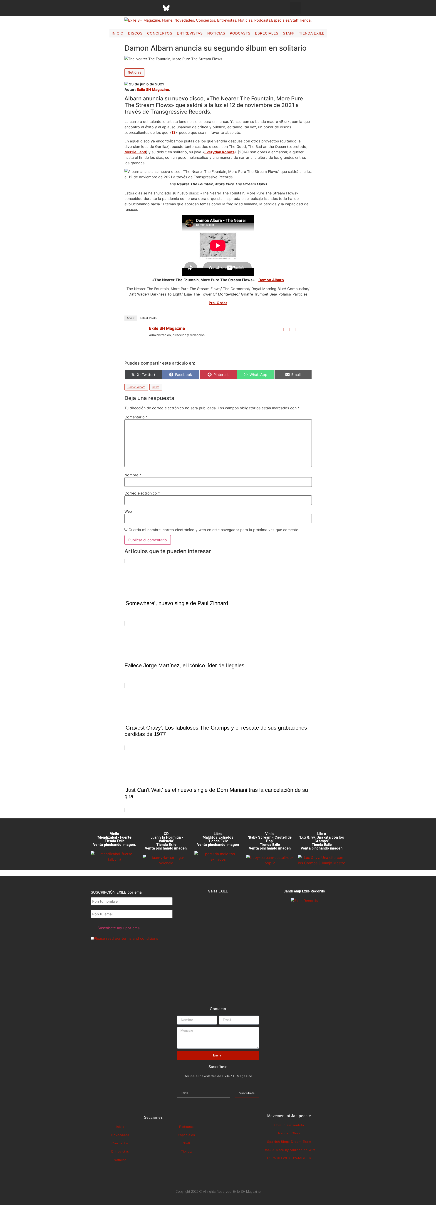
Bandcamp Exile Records (304, 891)
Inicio (118, 33)
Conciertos (159, 33)
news (155, 387)
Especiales (266, 33)
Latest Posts (148, 318)
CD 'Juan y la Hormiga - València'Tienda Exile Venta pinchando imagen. (166, 841)
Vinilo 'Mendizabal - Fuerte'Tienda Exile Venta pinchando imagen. (114, 839)
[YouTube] (306, 329)
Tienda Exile (312, 33)
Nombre (132, 475)
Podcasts (240, 33)
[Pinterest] (177, 8)
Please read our (126, 938)
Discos (135, 33)
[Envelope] (211, 8)
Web (128, 511)
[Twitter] (288, 329)
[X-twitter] (132, 8)
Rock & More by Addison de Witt (289, 1150)
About (130, 318)
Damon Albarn (271, 280)
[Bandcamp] (200, 8)
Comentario (136, 417)
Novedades (120, 1135)
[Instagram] (143, 8)
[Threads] (154, 8)
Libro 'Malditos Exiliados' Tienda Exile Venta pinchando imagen (218, 839)
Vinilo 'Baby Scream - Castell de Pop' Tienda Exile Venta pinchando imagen (270, 841)
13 (173, 132)
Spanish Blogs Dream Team (289, 1141)
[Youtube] (189, 8)
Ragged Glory (289, 1133)
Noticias (216, 33)
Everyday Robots (219, 152)
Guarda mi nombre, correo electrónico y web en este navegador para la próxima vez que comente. (214, 530)
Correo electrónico (142, 493)
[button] (295, 8)
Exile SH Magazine (153, 89)
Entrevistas (190, 33)
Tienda (186, 1151)
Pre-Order (218, 303)
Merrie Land (135, 152)
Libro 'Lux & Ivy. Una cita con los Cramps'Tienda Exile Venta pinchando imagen (321, 841)
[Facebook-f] (120, 8)
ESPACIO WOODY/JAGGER (289, 1158)
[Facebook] (282, 329)
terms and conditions (140, 938)
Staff (289, 33)
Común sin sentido (289, 1125)
